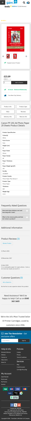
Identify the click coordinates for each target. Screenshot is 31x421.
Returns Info (23, 116)
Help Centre (4, 359)
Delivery (3, 354)
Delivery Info (8, 116)
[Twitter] (15, 405)
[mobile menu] (2, 2)
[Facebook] (12, 405)
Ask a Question (7, 282)
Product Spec (23, 106)
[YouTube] (19, 405)
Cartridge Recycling (22, 369)
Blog (18, 364)
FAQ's (7, 111)
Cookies (19, 352)
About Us (3, 362)
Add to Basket (19, 82)
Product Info (7, 106)
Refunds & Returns (6, 352)
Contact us (4, 357)
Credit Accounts (21, 367)
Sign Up (24, 340)
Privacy (19, 354)
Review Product (7, 243)
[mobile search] (24, 3)
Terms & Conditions (22, 357)
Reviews (23, 111)
